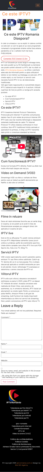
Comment (5, 317)
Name (4, 344)
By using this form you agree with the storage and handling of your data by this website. (20, 376)
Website (4, 360)
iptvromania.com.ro (24, 463)
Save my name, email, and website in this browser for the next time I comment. (20, 371)
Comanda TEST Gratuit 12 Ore (15, 59)
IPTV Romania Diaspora (14, 70)
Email (4, 352)
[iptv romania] (12, 5)
